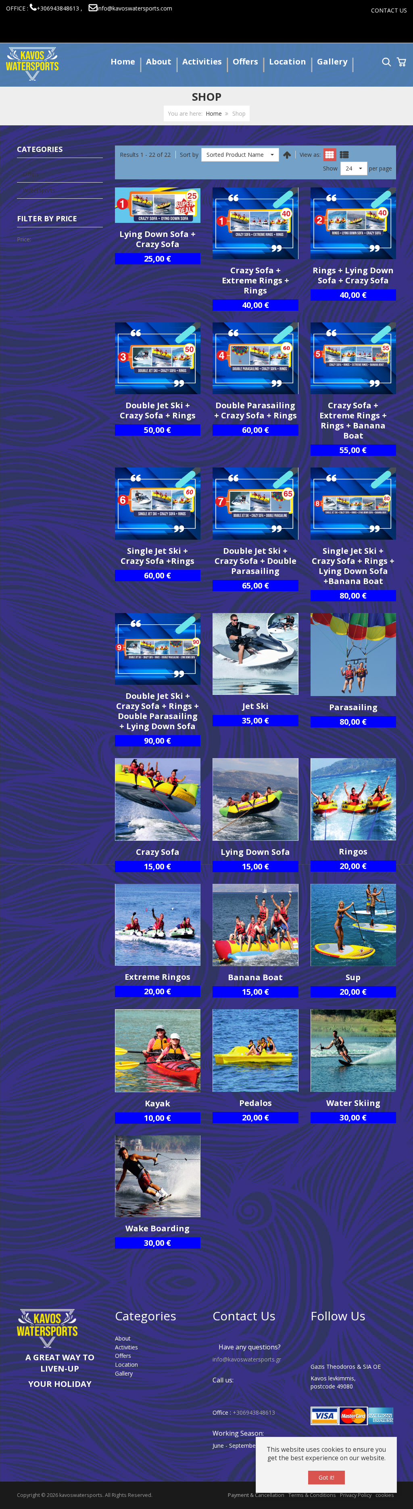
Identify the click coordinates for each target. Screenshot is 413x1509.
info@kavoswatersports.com (134, 8)
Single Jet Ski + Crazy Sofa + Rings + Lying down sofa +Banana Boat (353, 565)
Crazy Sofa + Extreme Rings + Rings (255, 280)
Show (330, 168)
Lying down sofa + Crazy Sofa (157, 239)
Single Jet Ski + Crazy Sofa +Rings (157, 555)
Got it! (326, 1477)
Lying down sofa (255, 851)
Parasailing (353, 707)
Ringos (353, 851)
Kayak (157, 1103)
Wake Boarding (157, 1228)
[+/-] (287, 154)
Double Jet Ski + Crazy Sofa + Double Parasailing (255, 560)
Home (214, 113)
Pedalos (255, 1102)
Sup (353, 977)
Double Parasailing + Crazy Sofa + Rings (255, 410)
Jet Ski (255, 705)
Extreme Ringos (157, 976)
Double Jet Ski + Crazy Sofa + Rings (158, 410)
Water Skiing (353, 1102)
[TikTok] (380, 1341)
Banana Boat (255, 977)
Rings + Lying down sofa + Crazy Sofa (353, 275)
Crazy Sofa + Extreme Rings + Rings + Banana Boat (353, 420)
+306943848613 (254, 1412)
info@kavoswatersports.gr (247, 1359)
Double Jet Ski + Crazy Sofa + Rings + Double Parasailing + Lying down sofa (157, 711)
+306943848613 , (59, 8)
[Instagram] (354, 1341)
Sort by (189, 154)
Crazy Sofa (157, 851)
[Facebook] (324, 1341)
